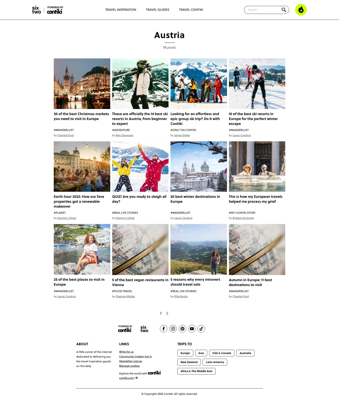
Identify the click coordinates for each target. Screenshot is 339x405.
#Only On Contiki (183, 130)
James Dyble (182, 135)
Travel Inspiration (120, 10)
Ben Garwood (124, 135)
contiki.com (127, 378)
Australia (245, 353)
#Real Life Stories (125, 213)
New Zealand (189, 362)
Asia (201, 353)
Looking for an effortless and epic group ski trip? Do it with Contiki (195, 118)
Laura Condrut (241, 135)
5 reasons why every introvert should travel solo (195, 282)
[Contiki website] (125, 328)
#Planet (60, 213)
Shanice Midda (125, 296)
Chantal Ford (65, 135)
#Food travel (122, 291)
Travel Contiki (191, 10)
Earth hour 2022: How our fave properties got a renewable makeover (79, 201)
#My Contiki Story (242, 213)
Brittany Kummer (243, 218)
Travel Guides (157, 10)
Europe (185, 353)
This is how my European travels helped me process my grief (255, 199)
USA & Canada (221, 353)
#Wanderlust (64, 130)
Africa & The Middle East (196, 371)
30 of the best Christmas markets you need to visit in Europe (81, 116)
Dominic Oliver (66, 218)
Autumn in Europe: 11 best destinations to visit (250, 282)
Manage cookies (129, 366)
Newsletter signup (130, 361)
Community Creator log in (135, 356)
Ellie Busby (181, 296)
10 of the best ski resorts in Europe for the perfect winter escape (253, 118)
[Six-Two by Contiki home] (36, 10)
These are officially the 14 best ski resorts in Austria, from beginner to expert (140, 118)
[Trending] (301, 10)
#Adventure (121, 130)
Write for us (126, 352)
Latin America (215, 362)
